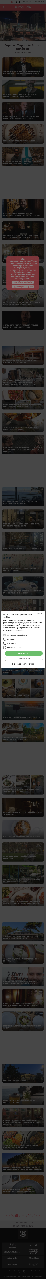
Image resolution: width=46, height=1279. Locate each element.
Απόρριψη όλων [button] (24, 659)
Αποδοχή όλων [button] (24, 653)
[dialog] (23, 639)
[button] (23, 664)
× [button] (41, 614)
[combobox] (38, 614)
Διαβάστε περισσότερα (16, 630)
